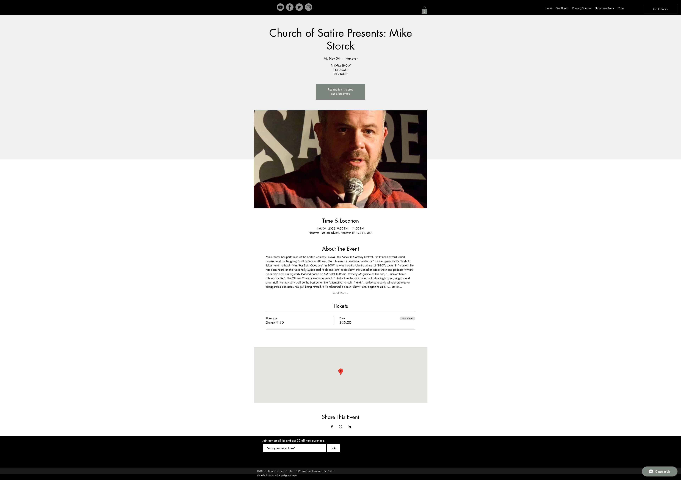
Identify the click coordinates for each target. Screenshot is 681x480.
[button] (424, 10)
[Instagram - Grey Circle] (308, 7)
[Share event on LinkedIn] (349, 426)
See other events (340, 94)
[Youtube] (280, 7)
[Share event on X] (340, 426)
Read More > (341, 293)
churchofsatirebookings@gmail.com (277, 475)
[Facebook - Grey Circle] (290, 7)
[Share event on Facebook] (332, 426)
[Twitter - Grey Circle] (299, 7)
